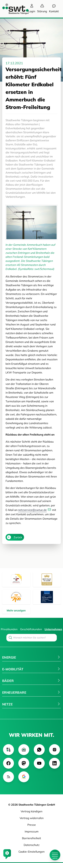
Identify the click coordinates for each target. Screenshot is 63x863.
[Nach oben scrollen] (55, 843)
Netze (7, 704)
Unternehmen (53, 629)
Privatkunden (9, 629)
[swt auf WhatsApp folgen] (39, 749)
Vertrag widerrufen (32, 818)
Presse (31, 824)
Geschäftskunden (31, 629)
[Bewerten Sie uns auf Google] (23, 776)
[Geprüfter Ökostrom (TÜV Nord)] (47, 597)
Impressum (31, 831)
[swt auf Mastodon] (23, 763)
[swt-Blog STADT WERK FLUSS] (8, 749)
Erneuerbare (14, 692)
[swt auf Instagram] (54, 749)
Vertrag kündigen (31, 811)
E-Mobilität (12, 669)
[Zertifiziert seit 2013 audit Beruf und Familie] (16, 579)
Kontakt (54, 11)
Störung (42, 11)
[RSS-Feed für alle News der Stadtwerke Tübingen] (8, 776)
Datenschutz (31, 845)
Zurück (18, 537)
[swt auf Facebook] (8, 763)
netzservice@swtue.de (32, 510)
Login (31, 11)
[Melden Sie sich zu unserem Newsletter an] (23, 749)
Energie (9, 657)
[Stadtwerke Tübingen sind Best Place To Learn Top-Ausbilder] (47, 579)
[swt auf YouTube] (39, 763)
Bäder (8, 681)
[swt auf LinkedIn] (54, 763)
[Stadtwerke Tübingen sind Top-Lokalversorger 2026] (16, 597)
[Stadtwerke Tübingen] (12, 8)
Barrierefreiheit (31, 838)
